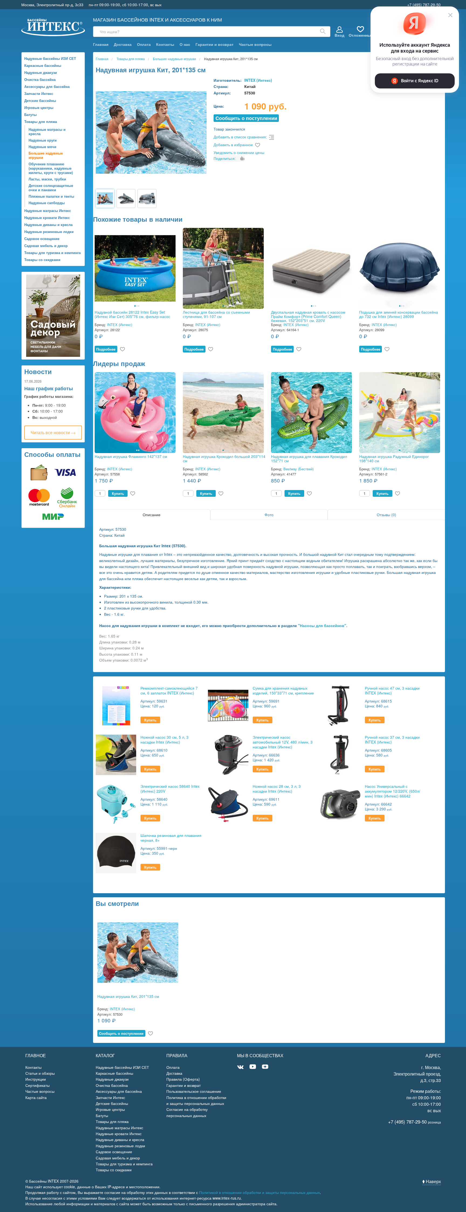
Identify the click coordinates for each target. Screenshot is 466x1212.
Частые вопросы (255, 44)
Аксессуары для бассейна (47, 86)
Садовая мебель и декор (46, 245)
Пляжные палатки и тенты (51, 196)
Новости (38, 371)
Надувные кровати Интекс (47, 217)
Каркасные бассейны (42, 65)
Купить (118, 493)
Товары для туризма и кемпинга (52, 252)
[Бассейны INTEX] (53, 26)
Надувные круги (43, 140)
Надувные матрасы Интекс (47, 210)
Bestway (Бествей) (298, 468)
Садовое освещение (41, 238)
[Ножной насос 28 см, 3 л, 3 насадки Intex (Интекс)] (228, 803)
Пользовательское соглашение (193, 1091)
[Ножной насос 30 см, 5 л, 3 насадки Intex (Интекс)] (116, 754)
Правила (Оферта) (183, 1079)
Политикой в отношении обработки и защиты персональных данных (259, 1192)
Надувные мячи (42, 146)
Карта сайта (36, 1097)
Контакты (165, 44)
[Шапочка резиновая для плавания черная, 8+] (116, 852)
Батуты (30, 114)
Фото (269, 514)
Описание (151, 514)
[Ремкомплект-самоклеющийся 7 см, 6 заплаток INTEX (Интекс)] (116, 705)
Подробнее (105, 349)
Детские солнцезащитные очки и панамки (51, 187)
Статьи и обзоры (40, 1073)
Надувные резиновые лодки (49, 231)
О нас (185, 44)
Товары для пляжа (40, 121)
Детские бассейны (40, 100)
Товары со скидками (42, 259)
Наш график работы (48, 388)
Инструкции (35, 1079)
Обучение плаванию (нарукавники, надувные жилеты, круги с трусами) (51, 168)
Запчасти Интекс (38, 93)
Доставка (123, 44)
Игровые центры (38, 107)
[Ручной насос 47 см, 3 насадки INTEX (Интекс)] (340, 705)
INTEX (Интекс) (258, 80)
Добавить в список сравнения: (240, 136)
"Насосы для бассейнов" (322, 625)
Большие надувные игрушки (46, 155)
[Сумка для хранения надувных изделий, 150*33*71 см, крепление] (228, 705)
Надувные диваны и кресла (48, 224)
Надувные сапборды (47, 202)
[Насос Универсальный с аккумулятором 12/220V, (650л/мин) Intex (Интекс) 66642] (340, 803)
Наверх (433, 1181)
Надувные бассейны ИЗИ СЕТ (50, 58)
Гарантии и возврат (215, 44)
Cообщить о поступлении (246, 118)
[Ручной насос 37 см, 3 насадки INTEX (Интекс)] (340, 754)
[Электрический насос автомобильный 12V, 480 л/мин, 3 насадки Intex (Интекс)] (228, 754)
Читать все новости (51, 432)
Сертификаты (37, 1085)
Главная (100, 44)
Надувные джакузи (40, 72)
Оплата (144, 44)
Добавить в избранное (233, 144)
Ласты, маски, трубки (47, 179)
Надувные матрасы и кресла (47, 131)
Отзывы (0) (386, 514)
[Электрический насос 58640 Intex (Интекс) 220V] (116, 803)
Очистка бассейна (40, 79)
